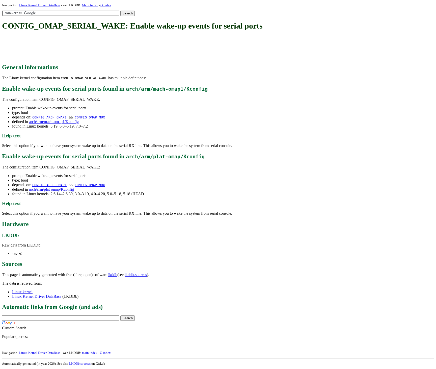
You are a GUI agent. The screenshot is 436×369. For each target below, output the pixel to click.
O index (105, 5)
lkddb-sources (136, 275)
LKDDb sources (80, 363)
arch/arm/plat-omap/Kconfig (51, 189)
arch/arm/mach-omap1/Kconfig (54, 121)
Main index (90, 5)
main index (89, 353)
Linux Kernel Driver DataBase (39, 5)
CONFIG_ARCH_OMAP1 (49, 117)
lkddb (112, 275)
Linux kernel (22, 292)
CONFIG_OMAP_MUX (90, 117)
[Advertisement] (94, 47)
